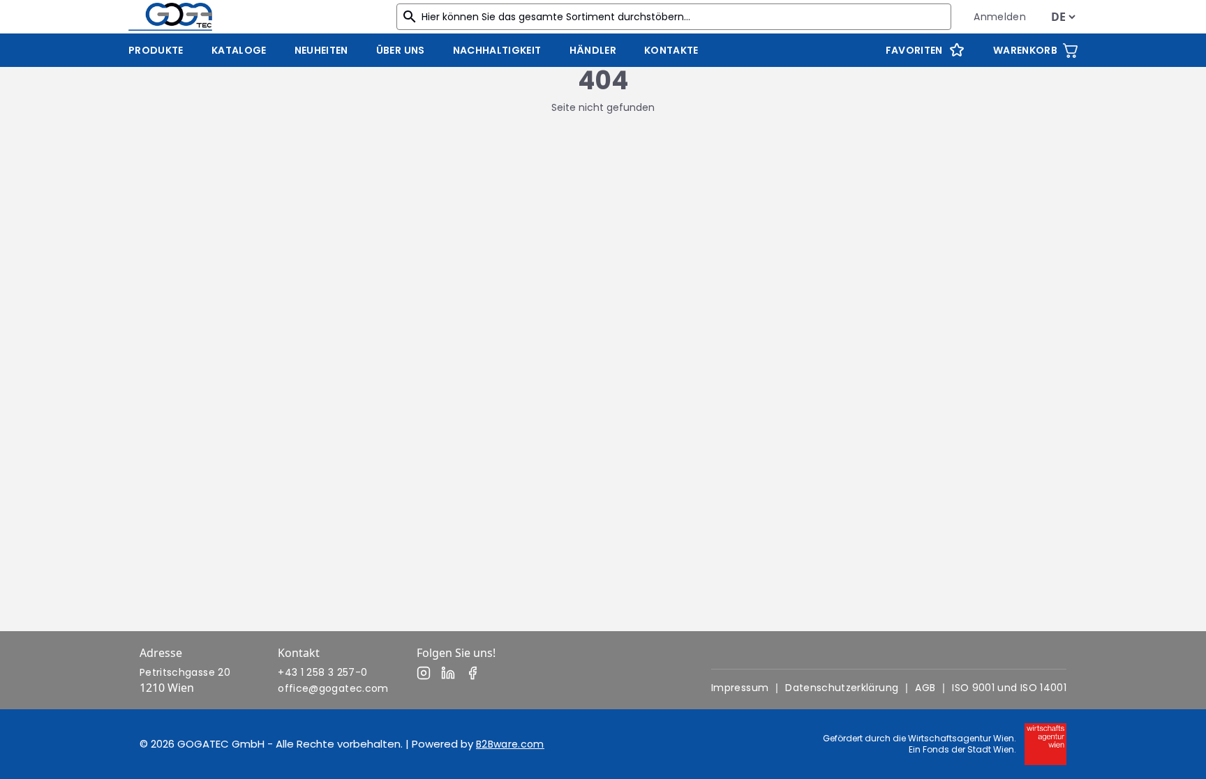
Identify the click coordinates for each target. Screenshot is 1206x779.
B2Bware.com (510, 744)
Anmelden (1000, 17)
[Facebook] (472, 673)
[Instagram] (424, 673)
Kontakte (671, 50)
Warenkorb (1025, 50)
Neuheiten (321, 50)
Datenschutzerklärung (841, 688)
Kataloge (239, 50)
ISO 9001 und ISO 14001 (1009, 688)
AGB (925, 688)
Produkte (156, 50)
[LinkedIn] (448, 673)
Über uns (400, 50)
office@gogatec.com (333, 688)
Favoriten (914, 50)
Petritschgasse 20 (185, 672)
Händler (593, 50)
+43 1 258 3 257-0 (322, 672)
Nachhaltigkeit (497, 50)
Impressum (739, 688)
